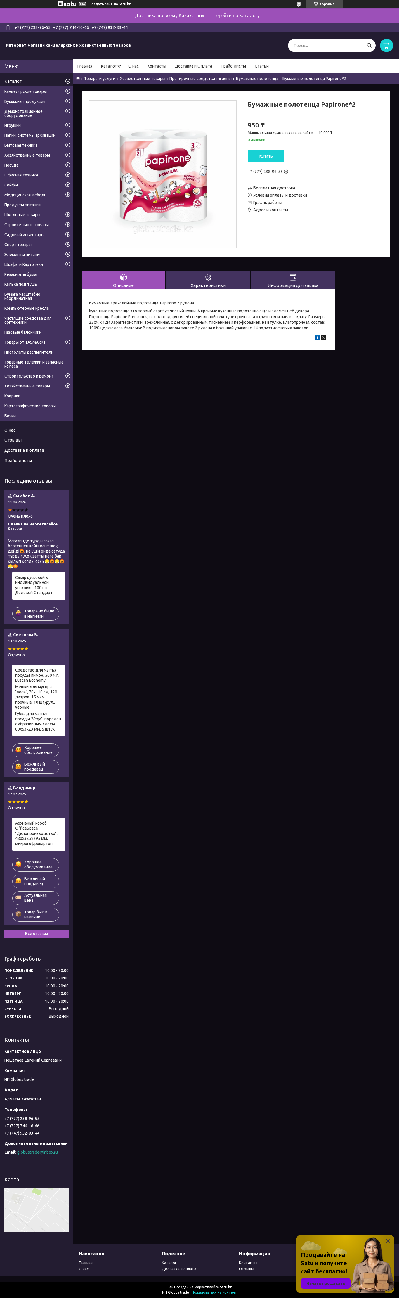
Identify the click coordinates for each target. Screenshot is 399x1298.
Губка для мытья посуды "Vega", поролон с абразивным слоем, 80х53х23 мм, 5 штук (38, 721)
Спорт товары (18, 244)
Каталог (109, 66)
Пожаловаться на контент (214, 1292)
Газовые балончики (22, 332)
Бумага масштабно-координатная (23, 296)
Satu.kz (226, 1287)
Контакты (157, 66)
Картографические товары (30, 406)
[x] (323, 338)
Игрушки (12, 125)
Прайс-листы (233, 66)
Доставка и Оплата (193, 66)
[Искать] (369, 45)
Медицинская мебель (25, 195)
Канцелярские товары (25, 91)
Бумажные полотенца (257, 78)
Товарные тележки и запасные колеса (34, 364)
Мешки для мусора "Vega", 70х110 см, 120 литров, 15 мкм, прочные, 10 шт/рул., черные (36, 696)
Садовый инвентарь (24, 234)
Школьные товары (22, 214)
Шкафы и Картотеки (23, 264)
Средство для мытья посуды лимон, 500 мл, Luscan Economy (37, 675)
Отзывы (13, 439)
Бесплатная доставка (274, 188)
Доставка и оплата (24, 450)
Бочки (10, 415)
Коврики (12, 396)
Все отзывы (36, 933)
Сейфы (11, 185)
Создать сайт (100, 4)
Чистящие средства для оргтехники (27, 320)
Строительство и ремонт (29, 376)
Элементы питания (22, 254)
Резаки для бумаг (21, 274)
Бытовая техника (20, 145)
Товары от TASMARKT (25, 342)
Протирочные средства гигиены (200, 78)
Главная (84, 66)
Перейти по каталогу (236, 15)
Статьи (262, 66)
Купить (266, 156)
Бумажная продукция (24, 101)
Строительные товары (26, 224)
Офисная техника (21, 175)
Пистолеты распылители (28, 352)
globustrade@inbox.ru (37, 1152)
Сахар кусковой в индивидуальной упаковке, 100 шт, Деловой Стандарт (34, 585)
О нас (133, 66)
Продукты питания (22, 205)
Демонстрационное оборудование (23, 113)
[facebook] (317, 338)
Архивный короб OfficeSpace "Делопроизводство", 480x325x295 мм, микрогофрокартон (36, 833)
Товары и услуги (99, 78)
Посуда (11, 165)
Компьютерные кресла (26, 308)
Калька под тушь (20, 284)
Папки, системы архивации (29, 135)
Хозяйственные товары (142, 78)
